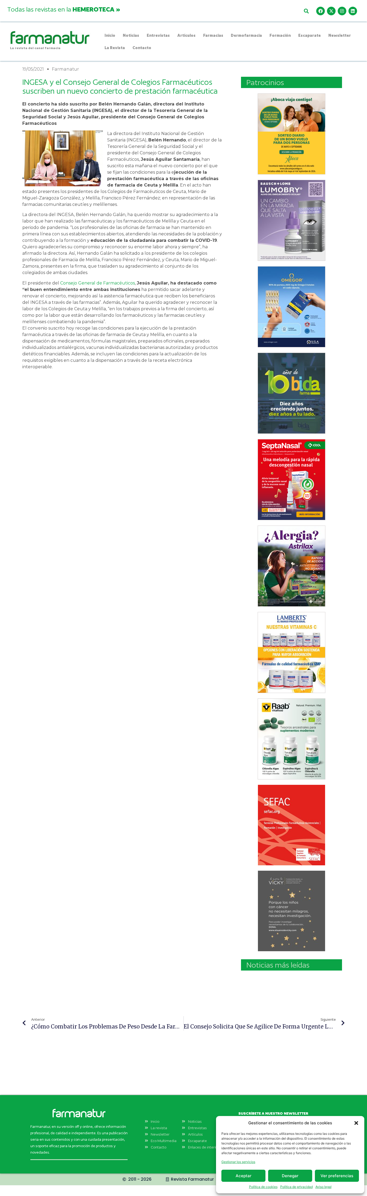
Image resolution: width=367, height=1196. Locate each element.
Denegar (290, 1175)
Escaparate (309, 35)
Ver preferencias (337, 1175)
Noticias (131, 35)
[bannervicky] (291, 911)
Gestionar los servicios (238, 1162)
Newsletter (339, 35)
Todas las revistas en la (63, 9)
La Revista (115, 47)
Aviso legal (323, 1187)
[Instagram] (342, 11)
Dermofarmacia (246, 35)
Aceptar (243, 1175)
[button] (356, 1123)
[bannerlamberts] (291, 133)
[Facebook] (320, 11)
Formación (280, 35)
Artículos (186, 35)
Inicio (110, 35)
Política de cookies (263, 1187)
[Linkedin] (352, 11)
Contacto (141, 47)
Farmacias (213, 35)
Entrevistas (158, 35)
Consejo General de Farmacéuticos (97, 283)
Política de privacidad (296, 1187)
